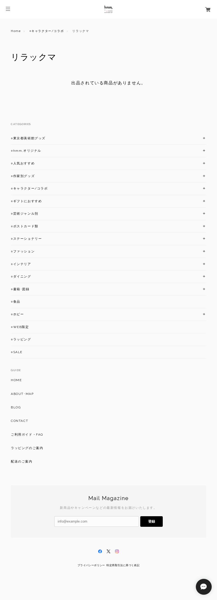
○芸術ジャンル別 (24, 213)
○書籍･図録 (20, 289)
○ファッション (23, 251)
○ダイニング (21, 276)
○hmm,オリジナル (26, 151)
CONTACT (19, 421)
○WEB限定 (20, 327)
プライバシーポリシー (91, 565)
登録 (151, 521)
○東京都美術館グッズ (28, 138)
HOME (16, 380)
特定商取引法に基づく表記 (122, 565)
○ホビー (17, 314)
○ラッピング (21, 339)
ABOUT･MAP (22, 394)
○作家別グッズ (23, 176)
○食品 (15, 301)
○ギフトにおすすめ (26, 201)
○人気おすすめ (23, 163)
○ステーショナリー (26, 239)
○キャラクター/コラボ (46, 31)
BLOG (16, 407)
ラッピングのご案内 (27, 448)
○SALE (16, 352)
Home (16, 31)
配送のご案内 (22, 461)
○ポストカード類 (24, 226)
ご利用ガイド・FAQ (27, 434)
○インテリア (21, 264)
